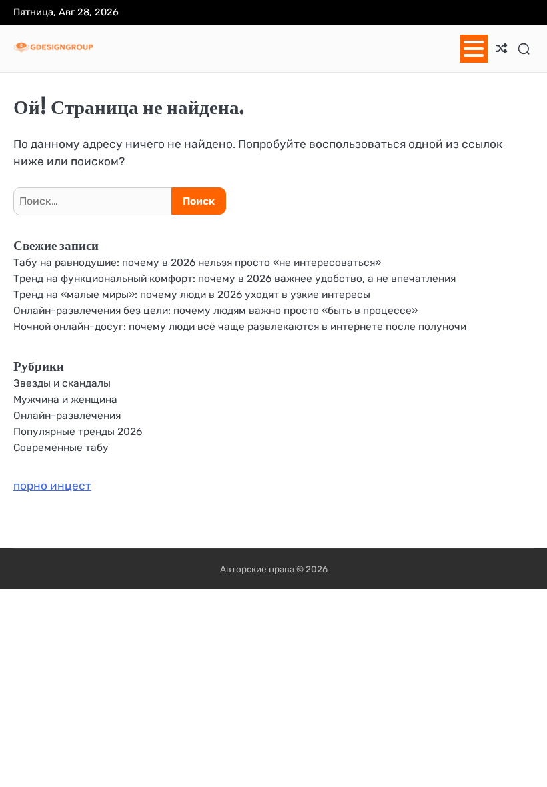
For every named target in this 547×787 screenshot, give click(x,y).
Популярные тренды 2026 (77, 431)
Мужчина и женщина (65, 399)
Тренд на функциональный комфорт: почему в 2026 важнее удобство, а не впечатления (234, 278)
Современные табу (61, 447)
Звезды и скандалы (62, 383)
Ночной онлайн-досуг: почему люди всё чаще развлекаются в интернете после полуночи (239, 326)
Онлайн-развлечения (67, 415)
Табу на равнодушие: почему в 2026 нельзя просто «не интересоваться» (197, 262)
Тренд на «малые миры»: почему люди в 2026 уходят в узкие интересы (191, 294)
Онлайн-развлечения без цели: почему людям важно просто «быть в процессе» (215, 310)
